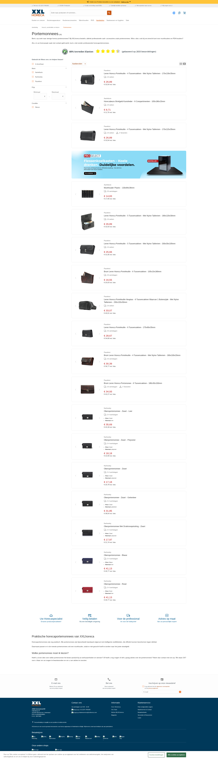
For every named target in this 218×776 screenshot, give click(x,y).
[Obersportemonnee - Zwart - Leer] (87, 417)
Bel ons (109, 683)
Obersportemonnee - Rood (115, 584)
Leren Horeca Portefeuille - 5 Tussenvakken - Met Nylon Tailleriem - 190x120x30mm (139, 216)
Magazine (114, 715)
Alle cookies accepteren (176, 755)
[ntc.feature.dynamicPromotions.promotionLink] (129, 165)
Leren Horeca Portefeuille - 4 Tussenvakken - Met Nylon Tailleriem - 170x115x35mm (139, 129)
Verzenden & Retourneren (145, 715)
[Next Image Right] (99, 79)
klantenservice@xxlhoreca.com (88, 712)
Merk (33, 68)
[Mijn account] (174, 12)
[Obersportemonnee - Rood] (87, 590)
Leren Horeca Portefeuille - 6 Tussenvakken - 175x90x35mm (129, 327)
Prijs (33, 87)
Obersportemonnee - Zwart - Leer (118, 411)
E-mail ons (56, 683)
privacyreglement (153, 688)
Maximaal (57, 94)
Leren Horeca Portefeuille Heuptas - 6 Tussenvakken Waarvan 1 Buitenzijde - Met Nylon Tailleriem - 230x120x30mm (141, 300)
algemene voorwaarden (163, 686)
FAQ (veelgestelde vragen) (145, 707)
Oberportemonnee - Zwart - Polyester (120, 440)
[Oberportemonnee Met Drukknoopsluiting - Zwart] (87, 533)
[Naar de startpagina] (38, 13)
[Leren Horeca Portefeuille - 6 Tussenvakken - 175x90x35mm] (87, 333)
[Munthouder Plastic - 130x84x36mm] (87, 194)
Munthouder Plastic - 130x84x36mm (119, 188)
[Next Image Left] (75, 79)
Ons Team (114, 709)
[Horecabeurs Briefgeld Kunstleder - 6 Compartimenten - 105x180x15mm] (87, 107)
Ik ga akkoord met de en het (157, 687)
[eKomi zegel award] (65, 52)
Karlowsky (38, 77)
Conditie (35, 103)
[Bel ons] (109, 679)
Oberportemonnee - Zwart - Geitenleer (120, 497)
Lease (139, 717)
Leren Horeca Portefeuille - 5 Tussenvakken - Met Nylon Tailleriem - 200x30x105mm (139, 244)
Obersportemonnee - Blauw (115, 555)
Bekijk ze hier (125, 2)
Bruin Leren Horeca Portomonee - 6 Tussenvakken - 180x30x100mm (133, 383)
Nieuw (37, 107)
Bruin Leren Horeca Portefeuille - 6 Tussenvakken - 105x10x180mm (132, 271)
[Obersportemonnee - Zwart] (87, 475)
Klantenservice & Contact (145, 709)
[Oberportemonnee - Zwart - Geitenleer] (87, 504)
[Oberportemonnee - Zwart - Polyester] (87, 446)
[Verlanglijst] (179, 12)
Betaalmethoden (142, 712)
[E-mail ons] (56, 680)
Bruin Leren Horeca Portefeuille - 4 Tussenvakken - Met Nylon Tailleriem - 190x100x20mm (142, 355)
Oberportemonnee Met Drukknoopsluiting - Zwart (124, 526)
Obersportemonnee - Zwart (115, 469)
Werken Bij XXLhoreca (117, 712)
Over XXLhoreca (116, 707)
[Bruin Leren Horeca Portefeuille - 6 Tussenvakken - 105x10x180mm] (87, 277)
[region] (109, 763)
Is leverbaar (39, 64)
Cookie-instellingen (156, 755)
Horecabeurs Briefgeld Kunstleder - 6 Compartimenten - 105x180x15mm (134, 101)
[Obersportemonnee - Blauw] (87, 561)
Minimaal (39, 94)
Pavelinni (38, 81)
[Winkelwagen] (184, 12)
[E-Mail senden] (180, 692)
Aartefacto (39, 72)
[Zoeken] (109, 13)
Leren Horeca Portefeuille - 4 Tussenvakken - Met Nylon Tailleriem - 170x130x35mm (139, 73)
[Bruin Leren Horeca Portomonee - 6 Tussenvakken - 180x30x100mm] (87, 389)
